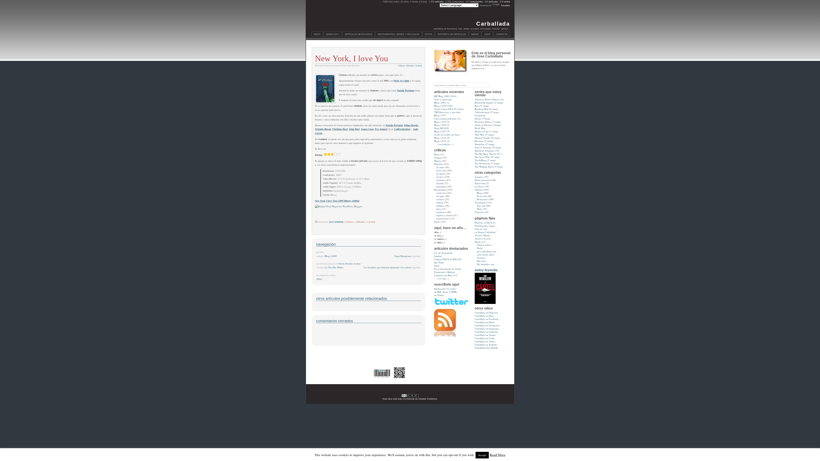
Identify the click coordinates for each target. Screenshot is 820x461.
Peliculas (410, 65)
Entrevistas (480, 183)
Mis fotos (481, 261)
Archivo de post (483, 238)
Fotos (428, 34)
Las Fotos (479, 186)
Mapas (475, 34)
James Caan (367, 129)
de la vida (441, 170)
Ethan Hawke (411, 125)
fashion (440, 202)
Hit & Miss (480, 128)
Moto (479, 208)
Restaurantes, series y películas (398, 34)
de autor (418, 65)
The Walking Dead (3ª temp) (489, 166)
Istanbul (438, 256)
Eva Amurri (381, 129)
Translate (505, 5)
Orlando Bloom (323, 129)
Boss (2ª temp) (482, 105)
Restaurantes (440, 189)
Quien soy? (332, 34)
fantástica (440, 180)
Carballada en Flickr (485, 322)
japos (438, 208)
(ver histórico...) (446, 144)
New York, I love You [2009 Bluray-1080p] (337, 201)
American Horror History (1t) (489, 99)
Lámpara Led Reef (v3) (445, 275)
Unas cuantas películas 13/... (448, 118)
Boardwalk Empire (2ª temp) (489, 102)
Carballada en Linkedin (486, 331)
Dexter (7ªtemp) (483, 118)
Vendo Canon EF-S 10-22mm (449, 109)
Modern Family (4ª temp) (487, 137)
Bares (436, 154)
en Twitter (439, 295)
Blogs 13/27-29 (442, 131)
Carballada (493, 23)
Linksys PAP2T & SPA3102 (448, 259)
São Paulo (439, 262)
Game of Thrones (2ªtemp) (488, 125)
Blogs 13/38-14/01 (443, 105)
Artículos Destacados (358, 34)
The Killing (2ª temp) (485, 160)
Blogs (479, 192)
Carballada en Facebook (486, 319)
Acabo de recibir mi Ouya (447, 134)
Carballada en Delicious (486, 312)
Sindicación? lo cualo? (445, 288)
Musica (437, 160)
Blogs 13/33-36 (442, 121)
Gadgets (438, 157)
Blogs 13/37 (440, 115)
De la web (482, 196)
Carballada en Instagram (487, 328)
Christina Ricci (340, 129)
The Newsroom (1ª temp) (487, 163)
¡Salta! (319, 278)
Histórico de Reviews (485, 222)
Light (487, 34)
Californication (402, 129)
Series (437, 221)
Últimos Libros (484, 245)
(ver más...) (443, 278)
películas (493, 1)
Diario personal (482, 180)
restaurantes (476, 1)
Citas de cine (481, 228)
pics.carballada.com (486, 251)
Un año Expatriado (443, 252)
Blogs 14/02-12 (442, 102)
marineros (441, 212)
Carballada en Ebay (484, 315)
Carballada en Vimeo (485, 341)
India (436, 265)
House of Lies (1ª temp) (486, 131)
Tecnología (480, 202)
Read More (497, 455)
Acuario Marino (483, 235)
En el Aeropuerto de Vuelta (447, 268)
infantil (439, 183)
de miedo (440, 173)
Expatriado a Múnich (444, 272)
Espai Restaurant (403, 256)
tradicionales (442, 218)
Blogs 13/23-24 (442, 141)
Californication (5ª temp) (487, 112)
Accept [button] (482, 455)
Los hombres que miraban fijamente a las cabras (387, 267)
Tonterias (479, 212)
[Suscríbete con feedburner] (445, 340)
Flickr (480, 248)
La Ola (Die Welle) (334, 267)
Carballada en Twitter (485, 335)
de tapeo (440, 196)
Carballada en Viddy (485, 338)
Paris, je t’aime (401, 80)
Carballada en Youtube (486, 344)
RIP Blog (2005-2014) (445, 96)
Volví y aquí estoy (443, 99)
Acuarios (479, 176)
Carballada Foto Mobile (486, 347)
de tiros (440, 176)
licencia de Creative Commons (422, 399)
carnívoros (441, 192)
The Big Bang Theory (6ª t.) (488, 153)
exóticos (440, 199)
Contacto (502, 34)
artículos (439, 1)
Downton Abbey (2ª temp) (488, 121)
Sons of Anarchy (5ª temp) (488, 147)
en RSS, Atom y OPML (445, 291)
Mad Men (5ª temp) (484, 134)
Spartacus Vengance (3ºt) (487, 150)
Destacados (482, 199)
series (507, 1)
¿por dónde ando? (486, 254)
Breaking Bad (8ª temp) (486, 109)
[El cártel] (485, 303)
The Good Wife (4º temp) (487, 157)
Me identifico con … (487, 264)
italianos (440, 205)
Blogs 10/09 (331, 256)
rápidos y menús (444, 215)
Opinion (479, 189)
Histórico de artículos (452, 34)
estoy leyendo (486, 270)
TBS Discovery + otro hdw (447, 112)
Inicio (317, 34)
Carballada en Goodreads (487, 325)
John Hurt (354, 129)
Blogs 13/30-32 (442, 125)
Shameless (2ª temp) (485, 144)
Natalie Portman (405, 90)
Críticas (401, 65)
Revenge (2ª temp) (484, 141)
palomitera (441, 186)
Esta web (481, 205)
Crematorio (480, 115)
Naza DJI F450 (441, 128)
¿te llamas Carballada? (485, 232)
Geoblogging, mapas (485, 225)
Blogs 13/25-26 (442, 137)
